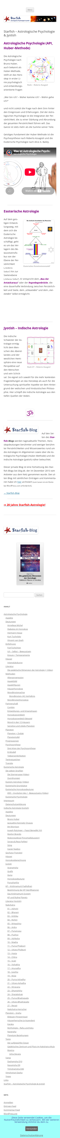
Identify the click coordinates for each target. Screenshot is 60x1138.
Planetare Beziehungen (17, 1035)
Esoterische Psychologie (16, 796)
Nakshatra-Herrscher (17, 1009)
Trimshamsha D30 (15, 1068)
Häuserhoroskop (15, 688)
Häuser (9, 658)
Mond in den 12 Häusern (18, 722)
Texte (8, 1039)
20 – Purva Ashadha (16, 979)
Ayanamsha (12, 867)
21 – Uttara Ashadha (16, 983)
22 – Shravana (13, 986)
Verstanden (31, 1128)
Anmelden (8, 1102)
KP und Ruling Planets (17, 897)
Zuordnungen (13, 778)
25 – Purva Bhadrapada (18, 998)
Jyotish (9, 863)
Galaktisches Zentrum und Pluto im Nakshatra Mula (31, 1046)
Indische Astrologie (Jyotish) (16, 808)
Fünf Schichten (14, 647)
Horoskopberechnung (16, 860)
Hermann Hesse (14, 632)
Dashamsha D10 (14, 1061)
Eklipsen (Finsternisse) (17, 1016)
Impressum (9, 800)
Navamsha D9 (13, 1065)
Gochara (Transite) (14, 852)
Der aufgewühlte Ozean (18, 1042)
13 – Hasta (12, 953)
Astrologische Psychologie (15, 614)
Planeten (10, 729)
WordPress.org (10, 1113)
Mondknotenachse (16, 692)
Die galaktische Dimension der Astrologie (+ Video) (30, 670)
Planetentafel (13, 737)
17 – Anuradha (14, 968)
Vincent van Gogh (15, 640)
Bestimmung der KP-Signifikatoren (23, 890)
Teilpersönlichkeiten (16, 755)
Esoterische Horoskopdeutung (20, 789)
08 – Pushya (12, 934)
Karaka (10, 1024)
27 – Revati (12, 1005)
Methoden (10, 673)
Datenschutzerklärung (16, 804)
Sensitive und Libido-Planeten (21, 726)
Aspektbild (12, 681)
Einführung (11, 644)
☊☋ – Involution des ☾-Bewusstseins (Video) (27, 793)
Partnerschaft (12, 703)
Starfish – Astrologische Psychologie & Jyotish (24, 1083)
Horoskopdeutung (15, 878)
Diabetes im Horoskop (17, 629)
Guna (9, 875)
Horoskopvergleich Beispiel (19, 718)
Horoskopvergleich (16, 714)
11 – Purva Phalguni (16, 945)
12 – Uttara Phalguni (16, 949)
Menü (30, 10)
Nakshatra (10, 904)
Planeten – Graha (13, 1013)
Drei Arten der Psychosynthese (21, 748)
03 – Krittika (12, 916)
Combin (11, 707)
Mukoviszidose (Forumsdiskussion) (23, 837)
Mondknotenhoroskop (17, 699)
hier (19, 481)
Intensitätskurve (14, 662)
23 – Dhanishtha (14, 990)
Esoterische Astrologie (14, 767)
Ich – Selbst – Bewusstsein (19, 651)
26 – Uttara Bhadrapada (18, 1001)
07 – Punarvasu (14, 931)
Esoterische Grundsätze (16, 785)
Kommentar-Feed (12, 1109)
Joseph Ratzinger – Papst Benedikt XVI (24, 830)
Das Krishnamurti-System (19, 893)
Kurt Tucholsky (14, 636)
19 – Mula (11, 975)
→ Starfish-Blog (12, 493)
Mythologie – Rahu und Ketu (20, 1027)
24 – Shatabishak (15, 994)
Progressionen (12, 740)
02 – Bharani (13, 912)
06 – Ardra (12, 927)
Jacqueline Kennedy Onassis (20, 822)
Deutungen (11, 621)
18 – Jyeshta (12, 972)
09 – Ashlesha (13, 938)
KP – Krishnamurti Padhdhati (19, 886)
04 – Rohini (12, 919)
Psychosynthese (13, 744)
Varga (8, 1057)
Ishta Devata (15, 1054)
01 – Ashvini (12, 908)
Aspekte (9, 617)
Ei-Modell (11, 752)
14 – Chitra (12, 957)
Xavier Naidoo (13, 849)
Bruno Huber (13, 819)
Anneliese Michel (15, 625)
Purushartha (13, 882)
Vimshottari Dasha (14, 1072)
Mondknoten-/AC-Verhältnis (22, 696)
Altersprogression (15, 677)
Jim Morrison (13, 826)
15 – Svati (11, 960)
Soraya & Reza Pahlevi (17, 841)
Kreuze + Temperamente (18, 655)
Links (6, 1080)
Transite (9, 763)
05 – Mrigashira (14, 923)
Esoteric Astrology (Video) (17, 781)
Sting (9, 845)
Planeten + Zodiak (15, 733)
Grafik (10, 871)
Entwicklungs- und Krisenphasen (22, 711)
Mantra (10, 1050)
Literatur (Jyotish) (13, 901)
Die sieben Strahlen (14, 770)
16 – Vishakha (13, 964)
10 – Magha (12, 942)
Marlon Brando (14, 834)
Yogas (8, 1076)
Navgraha (11, 1031)
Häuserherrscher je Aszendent (21, 1020)
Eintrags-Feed (10, 1106)
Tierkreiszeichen (13, 759)
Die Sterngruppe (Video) (18, 774)
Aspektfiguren (13, 685)
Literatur (10, 666)
